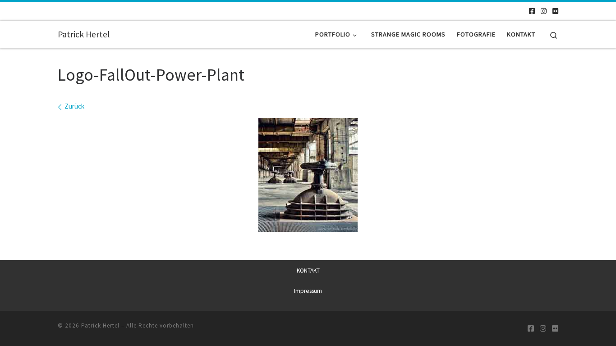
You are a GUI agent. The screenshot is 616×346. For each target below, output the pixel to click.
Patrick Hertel (100, 325)
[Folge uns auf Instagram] (544, 11)
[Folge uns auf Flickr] (555, 11)
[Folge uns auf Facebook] (532, 11)
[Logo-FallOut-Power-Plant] (308, 175)
